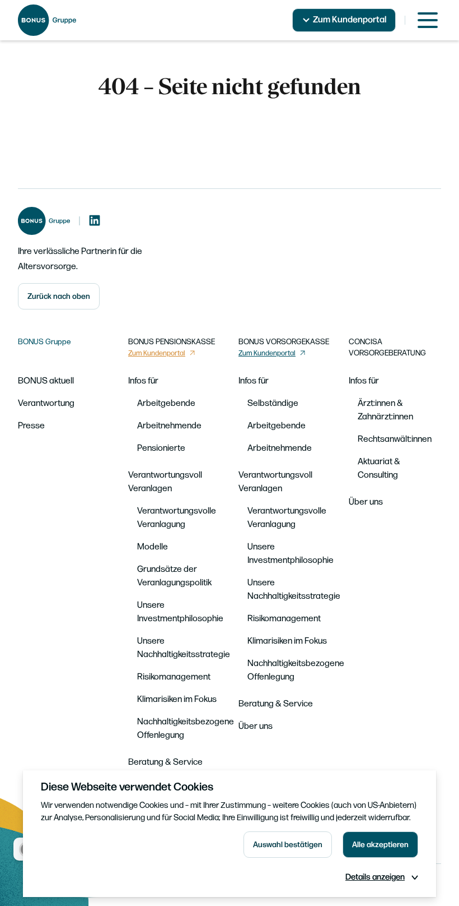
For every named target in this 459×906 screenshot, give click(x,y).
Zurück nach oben (58, 296)
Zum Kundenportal (349, 20)
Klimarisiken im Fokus (177, 699)
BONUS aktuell (46, 381)
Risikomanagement (173, 677)
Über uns (255, 726)
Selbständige (272, 403)
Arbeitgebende (166, 403)
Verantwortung (46, 403)
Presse (31, 425)
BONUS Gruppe (44, 341)
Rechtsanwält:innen (395, 439)
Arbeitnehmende (169, 425)
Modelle (152, 547)
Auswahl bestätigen (287, 844)
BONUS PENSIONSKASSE (171, 341)
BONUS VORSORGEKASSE (283, 341)
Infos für (143, 381)
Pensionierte (161, 448)
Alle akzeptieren (380, 844)
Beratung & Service (165, 762)
